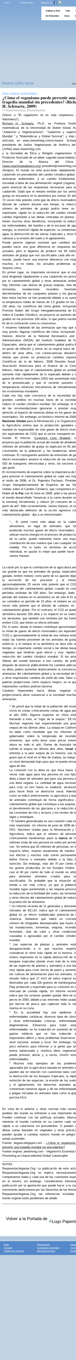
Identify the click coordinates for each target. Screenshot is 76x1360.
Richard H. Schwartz (18, 123)
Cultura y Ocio (53, 11)
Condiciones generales (48, 1248)
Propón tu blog (26, 3)
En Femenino (52, 16)
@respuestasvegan (36, 110)
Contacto (8, 1248)
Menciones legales (46, 1251)
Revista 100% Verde (18, 83)
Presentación (43, 1244)
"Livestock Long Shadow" (52, 438)
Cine (68, 11)
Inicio (7, 3)
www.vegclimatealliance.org (21, 166)
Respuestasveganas (16, 110)
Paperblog (19, 13)
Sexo (66, 16)
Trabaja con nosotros (14, 1251)
